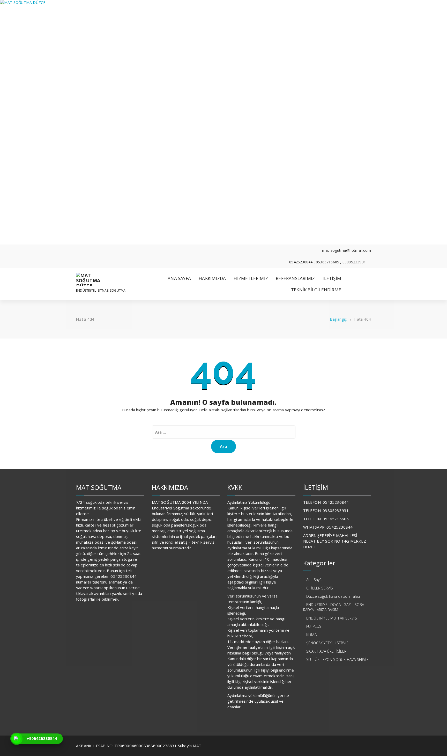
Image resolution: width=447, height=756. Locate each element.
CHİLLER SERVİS (319, 588)
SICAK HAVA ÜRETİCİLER (326, 651)
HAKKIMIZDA (212, 278)
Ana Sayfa (314, 579)
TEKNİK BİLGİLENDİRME (316, 290)
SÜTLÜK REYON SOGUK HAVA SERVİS (337, 659)
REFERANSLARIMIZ (295, 278)
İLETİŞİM (332, 278)
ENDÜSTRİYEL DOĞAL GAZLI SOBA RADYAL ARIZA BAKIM (333, 607)
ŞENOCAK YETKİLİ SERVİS (327, 642)
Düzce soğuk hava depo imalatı (333, 596)
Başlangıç (338, 319)
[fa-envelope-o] (77, 256)
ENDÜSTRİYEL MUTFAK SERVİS (331, 618)
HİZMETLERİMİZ (251, 278)
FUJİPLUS (314, 626)
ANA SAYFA (179, 278)
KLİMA (311, 634)
